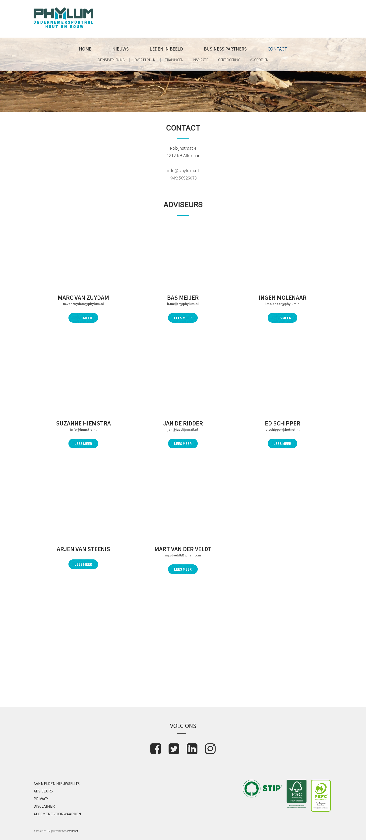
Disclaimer (44, 806)
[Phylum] (63, 26)
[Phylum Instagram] (210, 749)
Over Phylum (145, 60)
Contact (277, 49)
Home (85, 49)
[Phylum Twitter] (174, 749)
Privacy (41, 798)
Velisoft (73, 831)
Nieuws (120, 49)
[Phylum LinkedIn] (192, 749)
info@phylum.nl (183, 170)
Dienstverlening (111, 60)
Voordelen (259, 60)
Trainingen (174, 60)
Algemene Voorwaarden (57, 813)
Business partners (225, 49)
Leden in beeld (166, 49)
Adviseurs (43, 790)
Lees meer (83, 317)
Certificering (229, 60)
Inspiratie (200, 60)
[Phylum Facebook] (156, 749)
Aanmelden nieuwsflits (57, 783)
